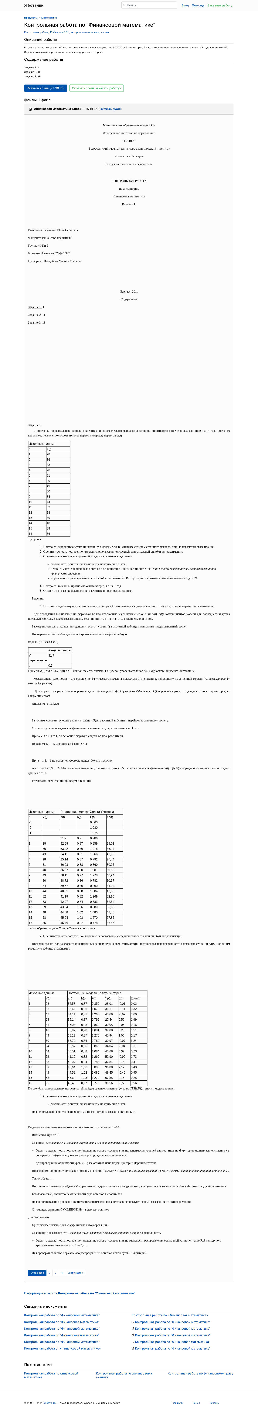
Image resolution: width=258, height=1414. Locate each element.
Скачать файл (110, 109)
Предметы (30, 17)
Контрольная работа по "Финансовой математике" (62, 1315)
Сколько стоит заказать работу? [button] (96, 88)
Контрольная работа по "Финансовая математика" (61, 1322)
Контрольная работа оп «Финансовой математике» (62, 1348)
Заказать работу (220, 5)
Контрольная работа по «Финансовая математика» (170, 1315)
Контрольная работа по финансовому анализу (124, 1375)
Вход (185, 5)
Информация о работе (79, 1293)
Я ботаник (50, 1403)
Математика (49, 17)
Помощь (198, 5)
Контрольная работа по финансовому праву (200, 1373)
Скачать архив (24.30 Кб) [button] (46, 88)
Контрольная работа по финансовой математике (51, 1375)
